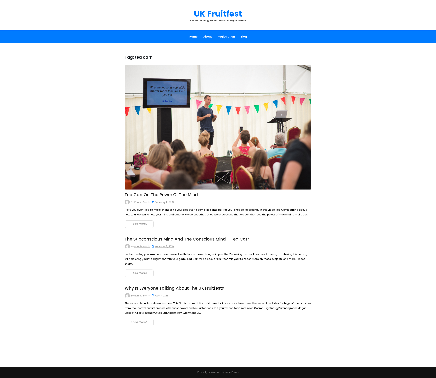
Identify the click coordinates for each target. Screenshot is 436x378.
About (207, 37)
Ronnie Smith (142, 202)
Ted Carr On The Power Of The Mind (161, 195)
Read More (138, 224)
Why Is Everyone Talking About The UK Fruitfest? (174, 288)
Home (193, 37)
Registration (226, 37)
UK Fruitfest (218, 13)
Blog (244, 37)
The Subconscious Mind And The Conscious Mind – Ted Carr (187, 239)
